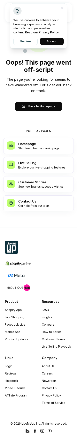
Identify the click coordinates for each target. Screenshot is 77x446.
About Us (48, 366)
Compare (48, 324)
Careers (47, 373)
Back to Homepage (41, 106)
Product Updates (16, 339)
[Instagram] (42, 431)
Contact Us (49, 388)
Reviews (10, 373)
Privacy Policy (51, 395)
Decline (25, 41)
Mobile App (13, 332)
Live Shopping (14, 317)
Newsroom (49, 380)
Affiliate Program (16, 395)
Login (8, 366)
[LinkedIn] (27, 431)
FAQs (45, 310)
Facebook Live (15, 324)
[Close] (62, 8)
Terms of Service (53, 402)
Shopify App (13, 310)
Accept (52, 41)
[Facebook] (35, 431)
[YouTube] (50, 431)
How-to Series (51, 332)
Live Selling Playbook (56, 346)
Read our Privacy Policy (42, 32)
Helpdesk (11, 380)
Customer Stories (53, 339)
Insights (47, 317)
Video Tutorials (15, 388)
